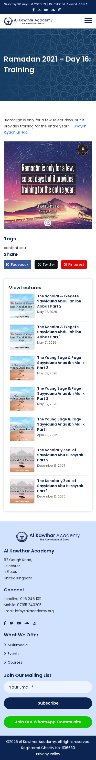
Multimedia (18, 645)
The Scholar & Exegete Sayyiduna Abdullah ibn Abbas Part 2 (59, 301)
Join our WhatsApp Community (48, 722)
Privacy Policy (48, 753)
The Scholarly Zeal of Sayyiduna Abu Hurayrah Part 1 (60, 485)
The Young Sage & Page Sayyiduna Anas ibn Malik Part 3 (60, 362)
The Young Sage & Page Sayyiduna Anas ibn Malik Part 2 (60, 393)
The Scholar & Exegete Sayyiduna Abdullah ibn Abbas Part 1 (59, 332)
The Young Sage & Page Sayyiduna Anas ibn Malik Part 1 (60, 424)
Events (13, 653)
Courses (15, 662)
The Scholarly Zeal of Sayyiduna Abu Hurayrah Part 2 (60, 455)
